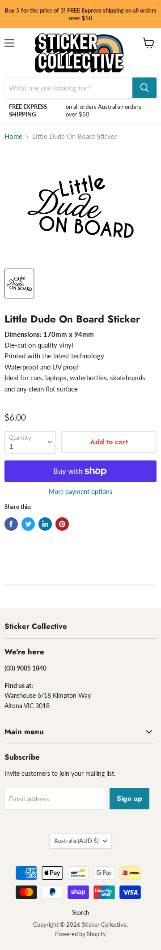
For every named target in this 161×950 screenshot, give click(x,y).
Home (13, 136)
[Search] (144, 87)
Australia (76, 840)
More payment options (80, 491)
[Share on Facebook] (11, 524)
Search (80, 912)
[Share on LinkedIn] (45, 524)
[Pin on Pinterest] (62, 524)
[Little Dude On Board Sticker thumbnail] (19, 283)
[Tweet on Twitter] (28, 524)
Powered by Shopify (80, 933)
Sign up (129, 798)
